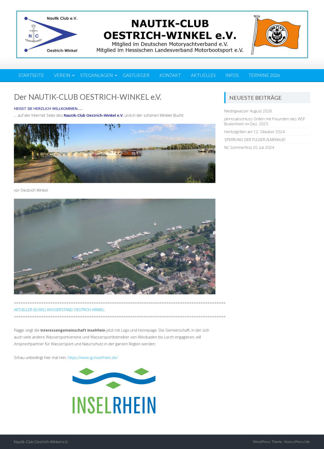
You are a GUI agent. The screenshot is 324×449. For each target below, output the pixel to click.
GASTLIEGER (136, 75)
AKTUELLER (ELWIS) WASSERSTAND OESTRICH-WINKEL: (59, 309)
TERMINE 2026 (264, 75)
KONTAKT (170, 75)
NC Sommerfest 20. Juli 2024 (249, 147)
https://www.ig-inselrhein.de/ (93, 357)
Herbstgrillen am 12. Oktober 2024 (254, 131)
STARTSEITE (31, 75)
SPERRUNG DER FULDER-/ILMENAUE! (254, 139)
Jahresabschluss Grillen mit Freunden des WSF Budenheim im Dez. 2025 (264, 121)
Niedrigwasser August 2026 (248, 110)
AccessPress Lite (297, 441)
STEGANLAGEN (96, 75)
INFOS (232, 75)
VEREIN (62, 75)
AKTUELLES (203, 75)
